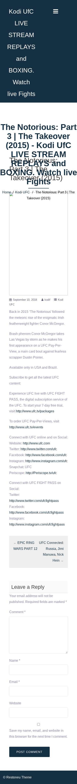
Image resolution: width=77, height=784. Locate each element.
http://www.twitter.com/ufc (39, 449)
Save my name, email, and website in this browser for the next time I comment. (38, 733)
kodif (47, 299)
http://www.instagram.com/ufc (46, 461)
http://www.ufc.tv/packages (35, 411)
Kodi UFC (22, 192)
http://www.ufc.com (36, 443)
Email (14, 682)
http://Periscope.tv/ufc (41, 473)
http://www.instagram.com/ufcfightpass (37, 524)
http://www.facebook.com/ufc (46, 455)
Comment (17, 612)
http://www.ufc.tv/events (26, 427)
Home (6, 192)
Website (15, 703)
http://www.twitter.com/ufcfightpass (34, 500)
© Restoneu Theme (17, 777)
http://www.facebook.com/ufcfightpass (36, 512)
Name (14, 660)
